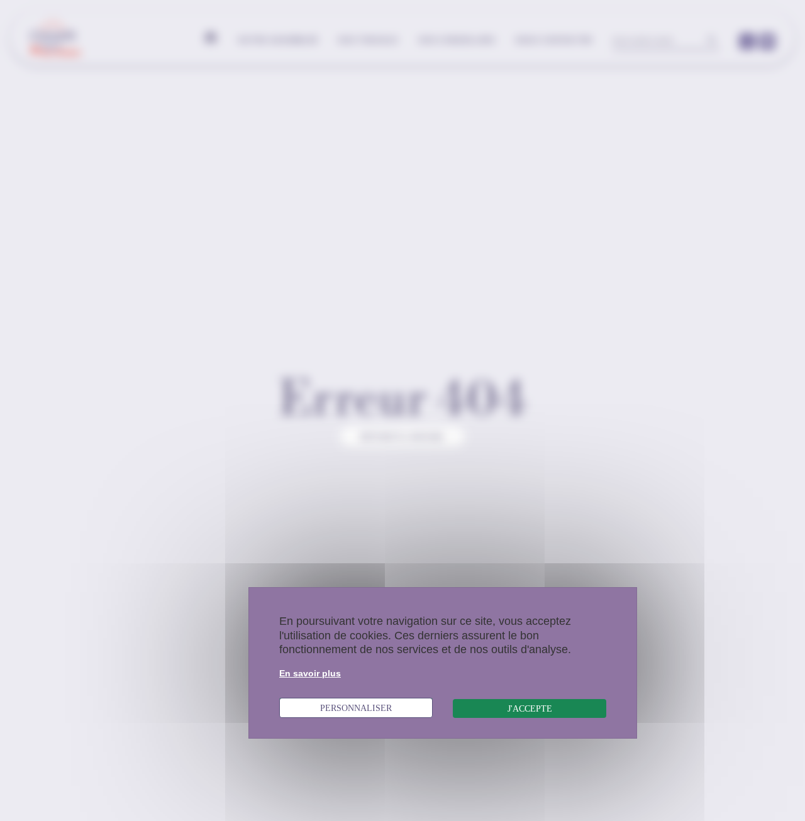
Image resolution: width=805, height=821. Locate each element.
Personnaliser (356, 708)
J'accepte (530, 708)
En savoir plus (310, 673)
